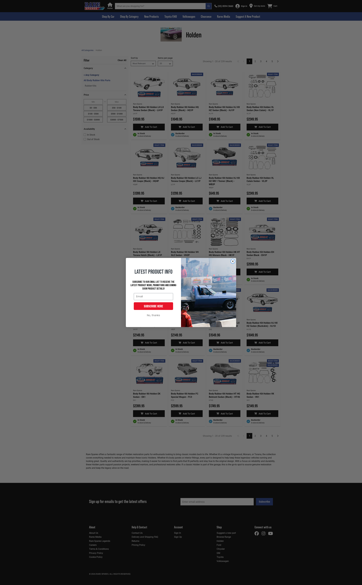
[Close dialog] (232, 261)
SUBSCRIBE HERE (153, 306)
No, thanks (153, 315)
